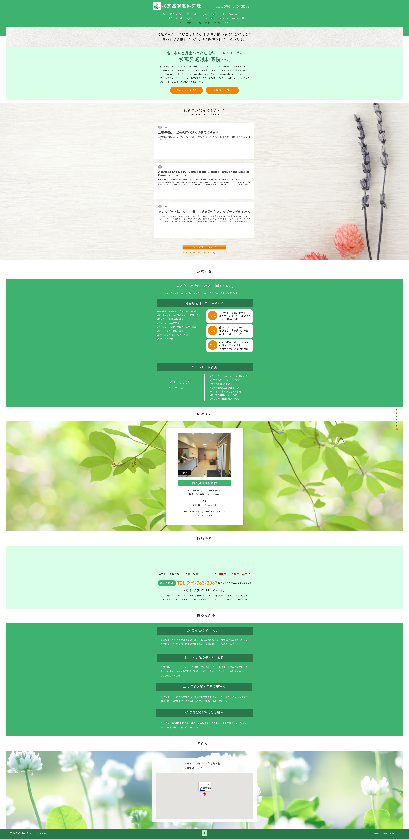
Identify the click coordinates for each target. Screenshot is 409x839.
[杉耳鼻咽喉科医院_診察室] (206, 474)
